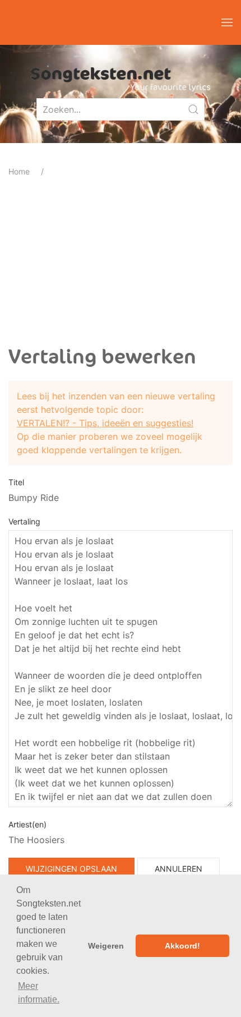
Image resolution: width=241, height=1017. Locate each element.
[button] (227, 22)
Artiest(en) (27, 824)
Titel (16, 482)
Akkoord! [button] (182, 945)
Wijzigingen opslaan (71, 868)
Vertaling (24, 521)
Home (19, 171)
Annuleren (178, 868)
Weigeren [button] (106, 945)
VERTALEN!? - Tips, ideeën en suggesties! (105, 423)
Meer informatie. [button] (38, 992)
